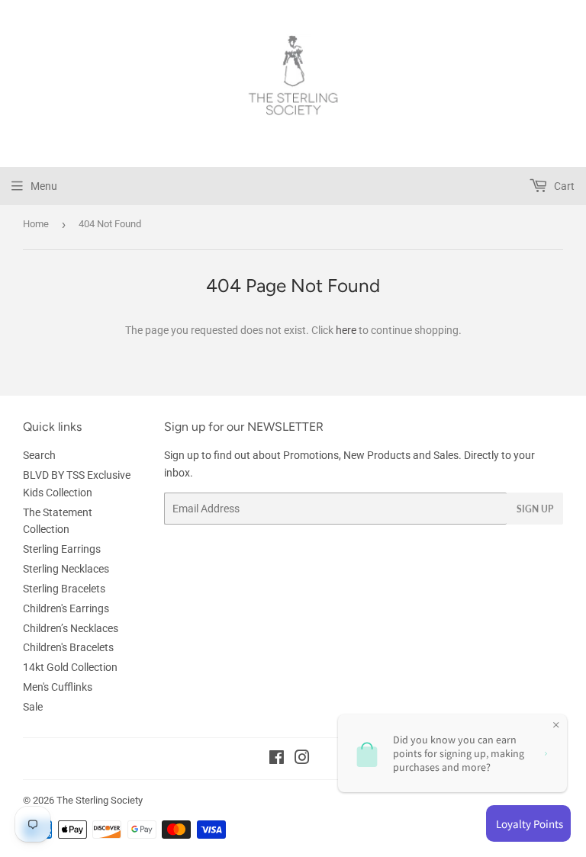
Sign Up (535, 509)
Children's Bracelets (68, 647)
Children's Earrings (66, 608)
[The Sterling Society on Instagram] (302, 759)
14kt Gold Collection (70, 667)
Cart (563, 186)
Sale (33, 707)
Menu (44, 186)
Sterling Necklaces (66, 569)
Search (39, 455)
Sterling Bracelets (64, 589)
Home (36, 223)
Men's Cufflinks (57, 687)
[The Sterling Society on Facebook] (277, 759)
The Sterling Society (99, 800)
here (346, 330)
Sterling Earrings (62, 549)
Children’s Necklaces (70, 628)
